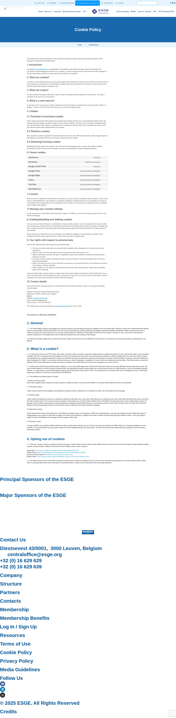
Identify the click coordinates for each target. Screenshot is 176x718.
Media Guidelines (20, 669)
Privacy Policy (16, 661)
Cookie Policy (16, 652)
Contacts (10, 601)
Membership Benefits (25, 618)
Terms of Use (15, 644)
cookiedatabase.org (61, 306)
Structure (11, 584)
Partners (10, 592)
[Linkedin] (173, 3)
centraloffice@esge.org (35, 554)
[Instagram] (175, 3)
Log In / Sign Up (18, 626)
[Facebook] (2, 683)
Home (80, 45)
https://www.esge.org (43, 69)
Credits (8, 711)
